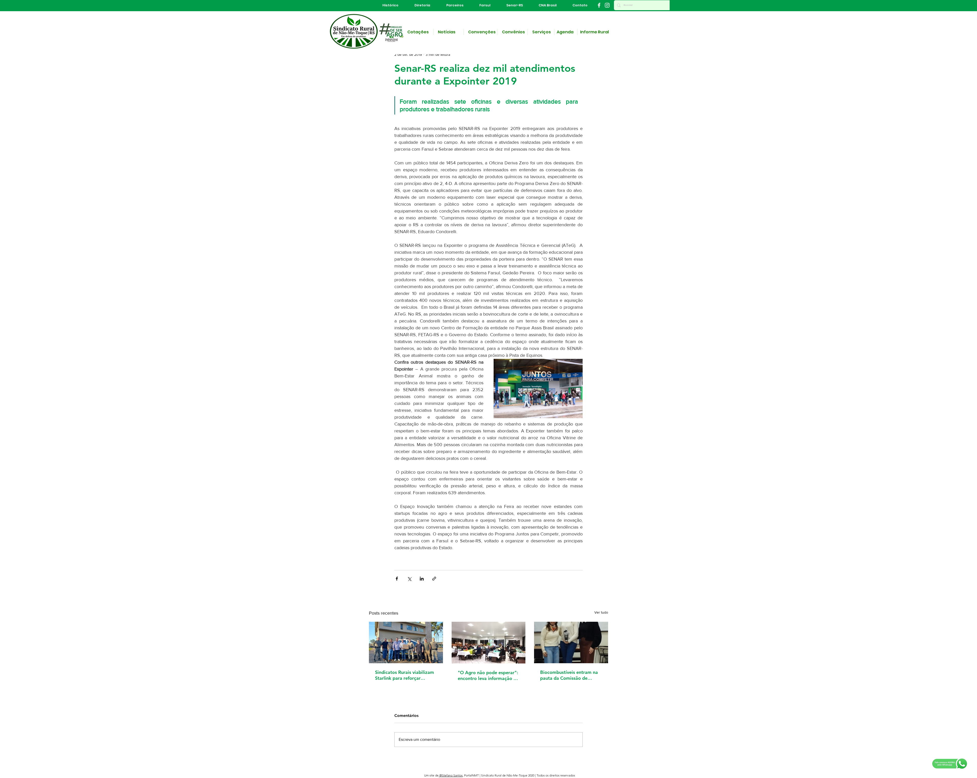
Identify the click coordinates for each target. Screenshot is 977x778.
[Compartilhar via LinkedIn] (421, 578)
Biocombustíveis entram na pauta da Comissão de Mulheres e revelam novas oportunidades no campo (569, 675)
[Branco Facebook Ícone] (599, 5)
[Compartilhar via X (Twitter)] (409, 578)
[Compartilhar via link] (434, 578)
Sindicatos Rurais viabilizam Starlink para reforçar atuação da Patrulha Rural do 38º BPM (404, 675)
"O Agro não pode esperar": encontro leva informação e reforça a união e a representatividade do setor (488, 675)
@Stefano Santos (451, 775)
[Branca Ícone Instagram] (607, 5)
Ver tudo (601, 612)
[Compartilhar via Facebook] (396, 578)
